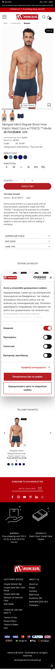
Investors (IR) (35, 598)
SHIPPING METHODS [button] (14, 236)
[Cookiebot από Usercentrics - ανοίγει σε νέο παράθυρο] (34, 278)
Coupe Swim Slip (12, 594)
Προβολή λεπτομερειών (33, 367)
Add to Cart (27, 186)
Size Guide (9, 604)
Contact (33, 591)
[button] (27, 105)
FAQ (5, 628)
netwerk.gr (36, 660)
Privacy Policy (10, 621)
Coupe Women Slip (13, 584)
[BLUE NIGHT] (20, 157)
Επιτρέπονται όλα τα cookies (28, 376)
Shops (32, 587)
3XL (43, 167)
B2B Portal (34, 594)
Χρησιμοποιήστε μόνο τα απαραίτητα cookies (27, 388)
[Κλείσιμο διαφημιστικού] (51, 278)
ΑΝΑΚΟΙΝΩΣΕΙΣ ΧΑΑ (38, 601)
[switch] (47, 337)
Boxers (27, 23)
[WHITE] (30, 157)
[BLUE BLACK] (15, 157)
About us (33, 584)
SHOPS (8, 2)
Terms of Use (10, 617)
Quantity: (8, 180)
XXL (36, 167)
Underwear (16, 23)
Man (6, 23)
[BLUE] (11, 157)
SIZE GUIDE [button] (10, 241)
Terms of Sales (11, 624)
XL (28, 167)
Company (33, 605)
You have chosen (12, 194)
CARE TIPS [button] (10, 246)
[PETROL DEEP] (25, 157)
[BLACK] (6, 157)
